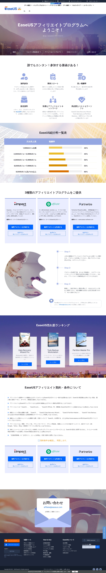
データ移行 (66, 5)
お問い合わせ (67, 569)
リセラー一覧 (66, 547)
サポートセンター (93, 1)
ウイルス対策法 (28, 549)
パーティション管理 (54, 5)
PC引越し (45, 551)
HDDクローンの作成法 (30, 552)
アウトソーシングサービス (70, 551)
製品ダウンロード (49, 1)
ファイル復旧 (46, 545)
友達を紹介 (66, 552)
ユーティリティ (87, 5)
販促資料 (19, 112)
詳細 (69, 571)
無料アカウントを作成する (20, 227)
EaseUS (12, 8)
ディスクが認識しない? (30, 547)
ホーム (44, 35)
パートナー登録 (67, 545)
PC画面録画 (46, 554)
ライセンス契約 (58, 569)
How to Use (47, 540)
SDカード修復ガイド (29, 543)
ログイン (20, 233)
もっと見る (24, 364)
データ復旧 (27, 5)
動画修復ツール (28, 551)
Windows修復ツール (29, 545)
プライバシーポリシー (49, 569)
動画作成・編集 (47, 552)
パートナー (63, 1)
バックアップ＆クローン (40, 5)
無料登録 (12, 551)
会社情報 (65, 543)
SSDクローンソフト (29, 554)
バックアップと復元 (48, 549)
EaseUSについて (68, 540)
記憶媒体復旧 (46, 543)
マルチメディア (76, 5)
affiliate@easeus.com (64, 304)
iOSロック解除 (47, 556)
